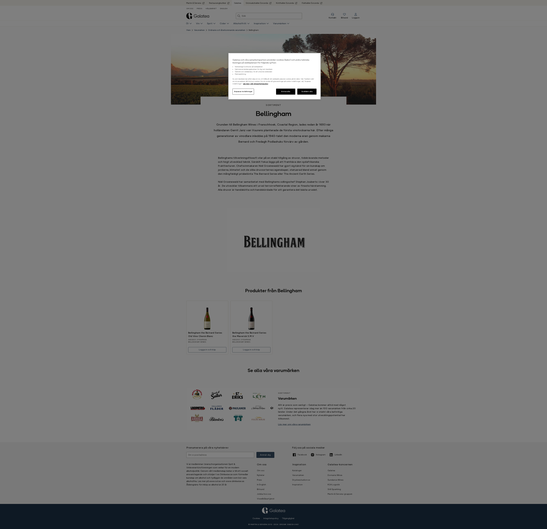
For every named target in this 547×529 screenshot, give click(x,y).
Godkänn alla (307, 91)
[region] (274, 76)
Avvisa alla (285, 91)
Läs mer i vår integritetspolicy (255, 84)
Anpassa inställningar (243, 91)
